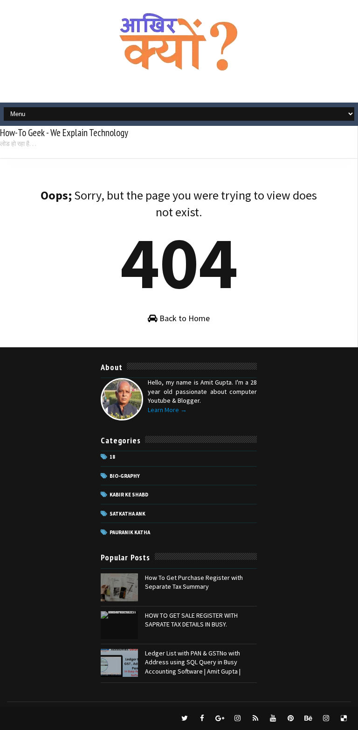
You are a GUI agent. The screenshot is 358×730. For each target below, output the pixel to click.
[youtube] (273, 718)
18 (112, 457)
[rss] (255, 718)
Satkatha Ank (127, 513)
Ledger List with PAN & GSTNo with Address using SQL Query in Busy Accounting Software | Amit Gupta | (193, 662)
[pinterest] (291, 718)
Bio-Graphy (125, 476)
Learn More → (167, 410)
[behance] (309, 718)
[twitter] (185, 718)
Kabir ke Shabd (129, 494)
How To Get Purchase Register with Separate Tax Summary (194, 582)
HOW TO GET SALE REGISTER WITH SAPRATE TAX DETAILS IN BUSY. (191, 620)
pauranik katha (130, 532)
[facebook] (202, 718)
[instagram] (238, 718)
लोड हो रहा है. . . (18, 143)
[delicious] (344, 718)
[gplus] (220, 718)
